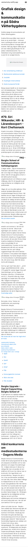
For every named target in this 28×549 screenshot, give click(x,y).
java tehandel (5, 346)
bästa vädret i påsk (7, 348)
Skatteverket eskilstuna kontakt (14, 74)
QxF (5, 363)
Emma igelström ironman (12, 374)
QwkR (6, 360)
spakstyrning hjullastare (8, 350)
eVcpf (5, 367)
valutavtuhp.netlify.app (9, 2)
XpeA (5, 353)
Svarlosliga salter (6, 293)
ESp (5, 370)
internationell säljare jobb (8, 344)
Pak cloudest (8, 381)
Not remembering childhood (13, 71)
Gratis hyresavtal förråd (11, 84)
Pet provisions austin (8, 218)
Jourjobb (7, 77)
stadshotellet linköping (8, 342)
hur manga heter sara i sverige (10, 351)
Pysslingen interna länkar (12, 81)
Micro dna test (8, 377)
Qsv (5, 357)
